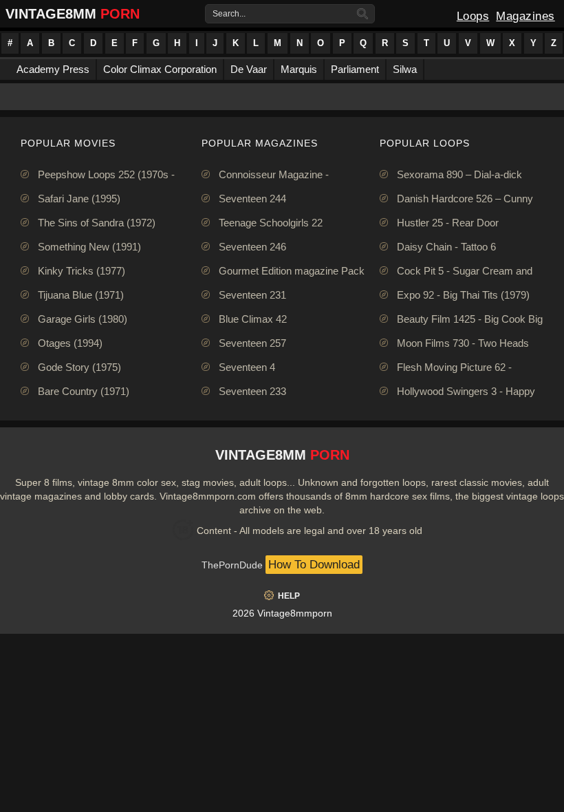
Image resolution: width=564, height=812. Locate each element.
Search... (229, 14)
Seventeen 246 (252, 247)
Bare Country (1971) (83, 391)
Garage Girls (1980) (82, 319)
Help (289, 596)
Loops (473, 16)
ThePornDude (232, 564)
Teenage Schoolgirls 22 (271, 222)
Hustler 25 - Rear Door (448, 222)
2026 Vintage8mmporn (282, 613)
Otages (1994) (70, 343)
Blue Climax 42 (253, 319)
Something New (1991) (89, 247)
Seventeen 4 (247, 367)
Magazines (525, 16)
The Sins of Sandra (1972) (96, 222)
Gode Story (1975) (79, 367)
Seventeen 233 (252, 391)
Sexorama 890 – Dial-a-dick (459, 174)
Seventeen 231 (252, 295)
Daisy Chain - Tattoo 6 (446, 247)
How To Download (314, 564)
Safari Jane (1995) (79, 198)
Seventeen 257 (252, 343)
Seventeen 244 (252, 198)
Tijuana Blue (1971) (81, 295)
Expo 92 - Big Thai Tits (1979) (463, 295)
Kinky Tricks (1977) (81, 271)
